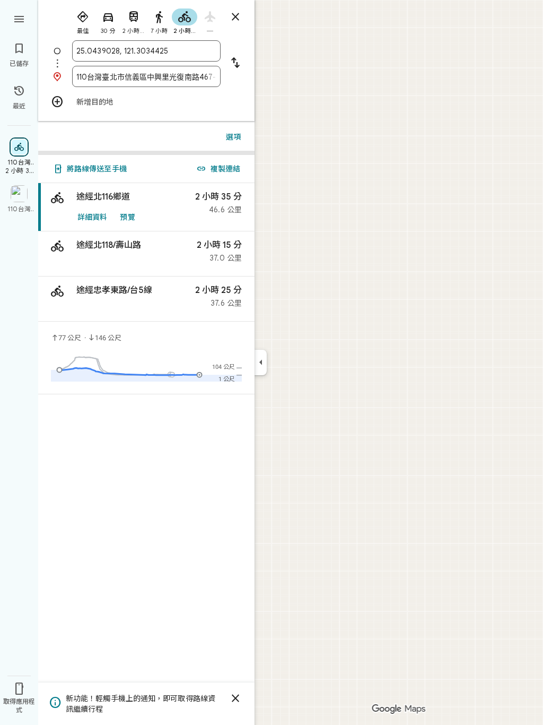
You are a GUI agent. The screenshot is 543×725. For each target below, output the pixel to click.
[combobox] (146, 51)
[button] (146, 254)
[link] (146, 207)
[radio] (82, 20)
